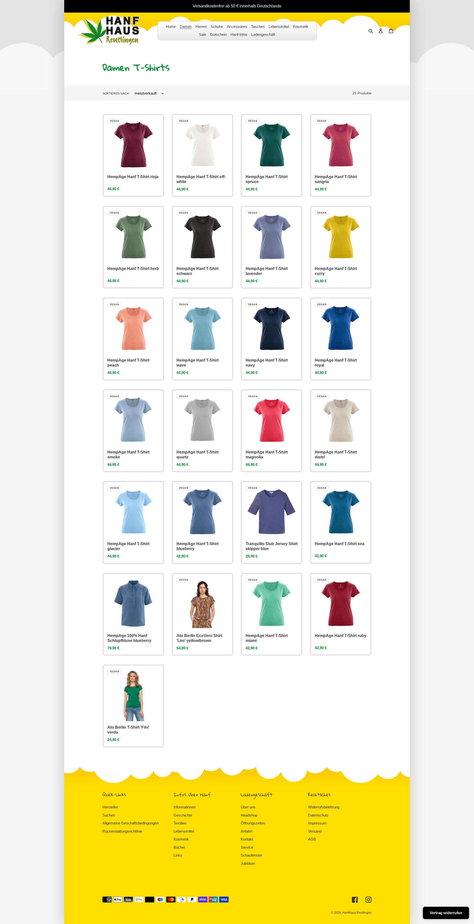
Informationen (185, 807)
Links (178, 855)
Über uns (248, 807)
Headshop (249, 815)
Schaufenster (251, 855)
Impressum (317, 823)
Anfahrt (246, 831)
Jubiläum (248, 863)
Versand (314, 831)
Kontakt (247, 839)
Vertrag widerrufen (446, 913)
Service (247, 847)
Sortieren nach (115, 93)
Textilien (180, 823)
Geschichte (183, 815)
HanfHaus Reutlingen (357, 912)
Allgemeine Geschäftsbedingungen (130, 823)
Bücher (179, 847)
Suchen (108, 815)
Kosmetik (181, 839)
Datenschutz (318, 815)
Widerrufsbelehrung (323, 807)
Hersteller (110, 807)
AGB (312, 839)
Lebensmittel (184, 831)
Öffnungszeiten (253, 823)
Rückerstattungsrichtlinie (122, 831)
